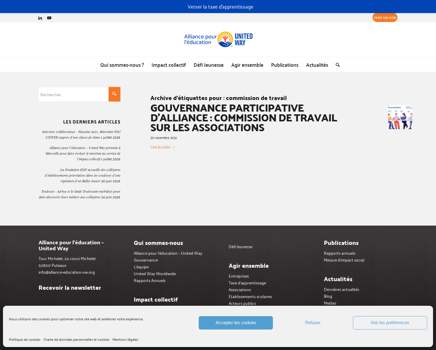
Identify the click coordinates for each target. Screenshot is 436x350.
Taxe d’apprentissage (247, 282)
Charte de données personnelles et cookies (76, 339)
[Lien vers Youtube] (49, 17)
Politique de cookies (24, 339)
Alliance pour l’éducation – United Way (168, 252)
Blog (328, 296)
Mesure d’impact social (344, 259)
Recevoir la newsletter (70, 287)
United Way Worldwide (155, 273)
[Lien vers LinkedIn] (40, 17)
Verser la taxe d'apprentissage (220, 6)
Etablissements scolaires (250, 296)
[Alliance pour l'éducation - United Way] (218, 39)
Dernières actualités (341, 289)
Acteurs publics (242, 303)
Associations (240, 289)
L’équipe (141, 266)
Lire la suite (160, 146)
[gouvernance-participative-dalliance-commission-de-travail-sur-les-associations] (400, 117)
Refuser (313, 322)
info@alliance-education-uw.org (67, 271)
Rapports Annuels (150, 280)
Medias (330, 302)
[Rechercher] (336, 64)
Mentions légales (125, 339)
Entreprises (239, 275)
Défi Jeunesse (240, 246)
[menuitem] (383, 17)
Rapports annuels (339, 252)
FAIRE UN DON (385, 17)
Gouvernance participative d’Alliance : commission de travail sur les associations (243, 117)
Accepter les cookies (236, 322)
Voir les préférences (390, 322)
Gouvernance (146, 259)
